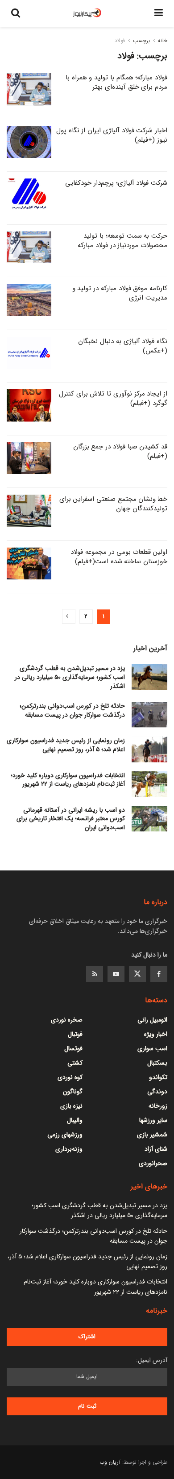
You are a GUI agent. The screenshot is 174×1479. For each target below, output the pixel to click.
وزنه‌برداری (69, 1149)
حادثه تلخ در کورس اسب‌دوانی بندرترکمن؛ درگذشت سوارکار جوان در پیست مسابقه (72, 710)
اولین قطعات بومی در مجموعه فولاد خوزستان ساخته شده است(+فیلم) (118, 557)
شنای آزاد (156, 1149)
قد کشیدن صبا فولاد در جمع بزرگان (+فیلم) (120, 451)
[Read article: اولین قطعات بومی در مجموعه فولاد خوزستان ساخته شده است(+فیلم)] (29, 564)
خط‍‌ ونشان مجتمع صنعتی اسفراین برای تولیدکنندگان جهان (113, 504)
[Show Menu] (158, 13)
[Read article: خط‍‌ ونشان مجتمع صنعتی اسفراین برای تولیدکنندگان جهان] (29, 511)
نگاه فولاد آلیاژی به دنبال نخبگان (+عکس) (122, 346)
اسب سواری (152, 1048)
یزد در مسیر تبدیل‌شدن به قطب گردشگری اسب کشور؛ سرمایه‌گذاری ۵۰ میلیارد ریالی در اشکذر (70, 677)
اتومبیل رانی (152, 1020)
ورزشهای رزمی (65, 1135)
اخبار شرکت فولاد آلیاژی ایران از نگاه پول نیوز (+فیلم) (111, 135)
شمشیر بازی (152, 1135)
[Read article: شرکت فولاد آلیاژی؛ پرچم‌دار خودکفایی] (29, 194)
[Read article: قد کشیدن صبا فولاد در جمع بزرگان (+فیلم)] (29, 458)
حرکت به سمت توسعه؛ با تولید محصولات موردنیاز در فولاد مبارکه (122, 241)
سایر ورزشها (153, 1120)
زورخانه (158, 1106)
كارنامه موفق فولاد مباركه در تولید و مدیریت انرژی (119, 293)
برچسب (141, 40)
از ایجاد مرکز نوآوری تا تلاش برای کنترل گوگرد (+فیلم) (113, 398)
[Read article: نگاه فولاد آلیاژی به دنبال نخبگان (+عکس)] (29, 353)
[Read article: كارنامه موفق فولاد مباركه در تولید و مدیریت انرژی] (29, 300)
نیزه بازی (71, 1106)
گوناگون (73, 1091)
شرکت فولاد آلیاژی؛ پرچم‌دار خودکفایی (116, 183)
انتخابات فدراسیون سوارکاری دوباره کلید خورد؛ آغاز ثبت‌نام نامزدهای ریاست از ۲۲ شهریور (68, 779)
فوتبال (75, 1034)
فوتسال (73, 1048)
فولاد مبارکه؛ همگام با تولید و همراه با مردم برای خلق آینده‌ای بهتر (116, 82)
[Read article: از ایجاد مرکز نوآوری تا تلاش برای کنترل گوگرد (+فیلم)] (29, 405)
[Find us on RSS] (94, 974)
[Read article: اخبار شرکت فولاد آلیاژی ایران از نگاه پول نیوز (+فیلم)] (29, 142)
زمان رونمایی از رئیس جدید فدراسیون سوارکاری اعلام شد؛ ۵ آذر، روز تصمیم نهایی (66, 744)
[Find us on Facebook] (158, 974)
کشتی (75, 1063)
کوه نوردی (70, 1077)
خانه (162, 40)
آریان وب (109, 1462)
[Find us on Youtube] (116, 974)
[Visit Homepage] (87, 13)
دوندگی (157, 1091)
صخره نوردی (67, 1020)
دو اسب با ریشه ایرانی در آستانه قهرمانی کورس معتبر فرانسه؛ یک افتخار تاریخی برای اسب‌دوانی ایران (71, 818)
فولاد (120, 40)
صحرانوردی (153, 1163)
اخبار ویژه (155, 1034)
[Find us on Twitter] (137, 974)
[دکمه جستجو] (15, 13)
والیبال (75, 1120)
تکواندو (158, 1077)
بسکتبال (157, 1063)
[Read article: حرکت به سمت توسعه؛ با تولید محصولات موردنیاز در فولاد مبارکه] (29, 247)
